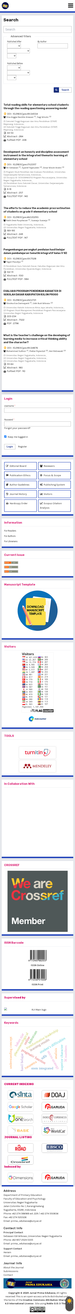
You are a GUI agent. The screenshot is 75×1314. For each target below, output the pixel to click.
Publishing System (54, 484)
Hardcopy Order (18, 503)
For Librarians (11, 541)
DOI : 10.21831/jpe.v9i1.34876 (22, 347)
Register (22, 446)
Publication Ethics (20, 475)
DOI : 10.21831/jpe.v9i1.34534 (22, 113)
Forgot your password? (17, 428)
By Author (42, 41)
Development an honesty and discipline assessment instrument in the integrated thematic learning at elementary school (36, 155)
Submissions (10, 1271)
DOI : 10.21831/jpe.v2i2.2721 (21, 300)
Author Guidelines (19, 484)
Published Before (15, 63)
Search (65, 90)
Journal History (18, 494)
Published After (14, 41)
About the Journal (13, 1267)
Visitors (47, 494)
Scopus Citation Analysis (51, 505)
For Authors (10, 536)
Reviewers (49, 466)
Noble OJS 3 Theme (58, 1303)
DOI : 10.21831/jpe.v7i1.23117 (21, 164)
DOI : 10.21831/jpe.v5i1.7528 (21, 258)
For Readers (10, 530)
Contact (8, 1274)
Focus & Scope (52, 475)
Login (10, 446)
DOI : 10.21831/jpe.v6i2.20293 (23, 217)
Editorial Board (17, 466)
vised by (19, 997)
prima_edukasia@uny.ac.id (26, 1220)
